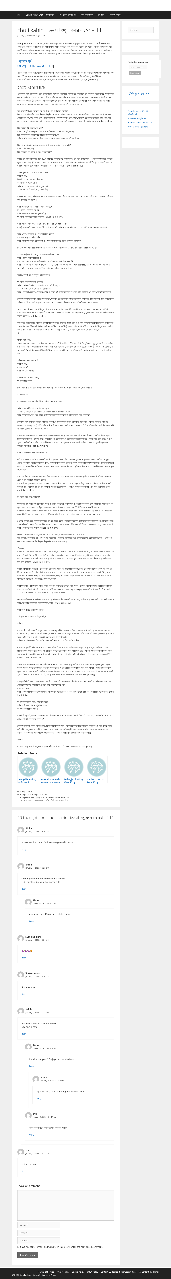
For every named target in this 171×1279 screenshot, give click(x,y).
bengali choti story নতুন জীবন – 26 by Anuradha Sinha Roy (44, 797)
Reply (24, 849)
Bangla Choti (26, 791)
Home (17, 14)
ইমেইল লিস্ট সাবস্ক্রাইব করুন (138, 62)
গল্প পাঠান (101, 14)
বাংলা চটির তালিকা (87, 14)
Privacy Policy (63, 1271)
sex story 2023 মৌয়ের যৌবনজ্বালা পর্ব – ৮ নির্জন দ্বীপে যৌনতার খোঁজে (44, 800)
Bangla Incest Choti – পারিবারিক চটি (40, 14)
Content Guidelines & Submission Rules (119, 1271)
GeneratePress (49, 1275)
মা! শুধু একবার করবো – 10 (35, 66)
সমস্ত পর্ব (25, 61)
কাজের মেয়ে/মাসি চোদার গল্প (137, 126)
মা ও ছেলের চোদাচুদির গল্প (68, 14)
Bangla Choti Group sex (140, 122)
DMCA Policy (92, 1271)
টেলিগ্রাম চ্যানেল (115, 14)
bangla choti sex (39, 794)
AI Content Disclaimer (149, 1271)
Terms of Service (46, 1271)
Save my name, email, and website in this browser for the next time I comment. (61, 1246)
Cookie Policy (78, 1271)
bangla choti (25, 794)
